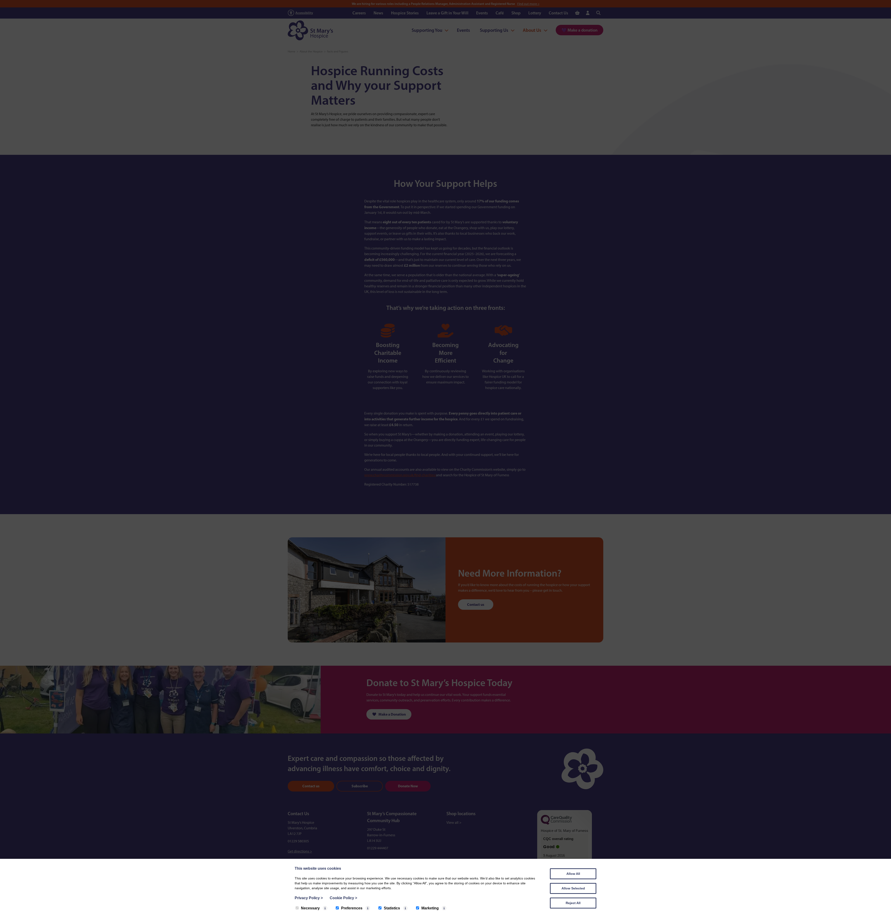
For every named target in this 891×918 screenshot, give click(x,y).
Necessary (310, 908)
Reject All (573, 903)
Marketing (430, 908)
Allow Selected (573, 888)
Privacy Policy (309, 898)
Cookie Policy (343, 898)
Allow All (573, 874)
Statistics (392, 908)
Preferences (351, 908)
